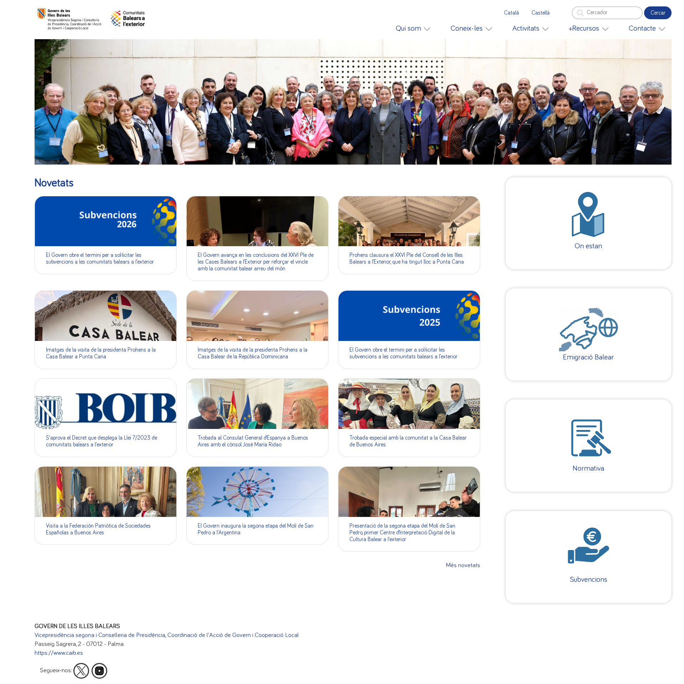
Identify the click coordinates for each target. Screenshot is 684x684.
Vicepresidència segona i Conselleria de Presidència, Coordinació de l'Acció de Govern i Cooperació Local (167, 635)
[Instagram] (99, 671)
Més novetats (463, 565)
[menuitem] (413, 28)
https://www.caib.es (59, 653)
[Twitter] (81, 671)
